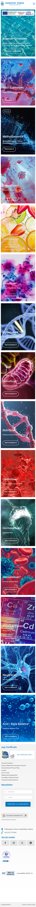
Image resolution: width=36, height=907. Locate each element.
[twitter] (22, 843)
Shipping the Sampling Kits (9, 775)
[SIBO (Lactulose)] (18, 81)
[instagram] (14, 843)
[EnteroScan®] (18, 179)
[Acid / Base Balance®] (18, 718)
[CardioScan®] (18, 473)
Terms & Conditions (7, 763)
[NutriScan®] (18, 424)
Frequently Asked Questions (9, 780)
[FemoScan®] (18, 277)
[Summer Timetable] (18, 33)
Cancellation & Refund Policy (9, 777)
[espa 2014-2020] (18, 13)
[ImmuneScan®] (18, 571)
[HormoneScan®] (18, 522)
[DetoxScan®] (18, 375)
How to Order (5, 773)
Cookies (3, 770)
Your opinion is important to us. (14, 815)
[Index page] (13, 4)
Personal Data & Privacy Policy (10, 768)
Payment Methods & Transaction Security (13, 765)
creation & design (31, 904)
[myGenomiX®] (18, 326)
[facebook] (5, 843)
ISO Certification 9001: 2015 (26, 755)
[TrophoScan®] (18, 228)
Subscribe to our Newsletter (18, 804)
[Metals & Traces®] (18, 620)
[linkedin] (31, 843)
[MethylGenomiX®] (18, 130)
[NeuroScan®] (18, 669)
